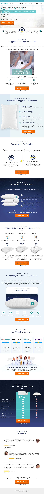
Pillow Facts (21, 3)
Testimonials (36, 3)
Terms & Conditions (17, 490)
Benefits (30, 3)
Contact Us (27, 490)
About (26, 3)
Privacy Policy (23, 490)
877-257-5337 (12, 3)
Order (41, 3)
